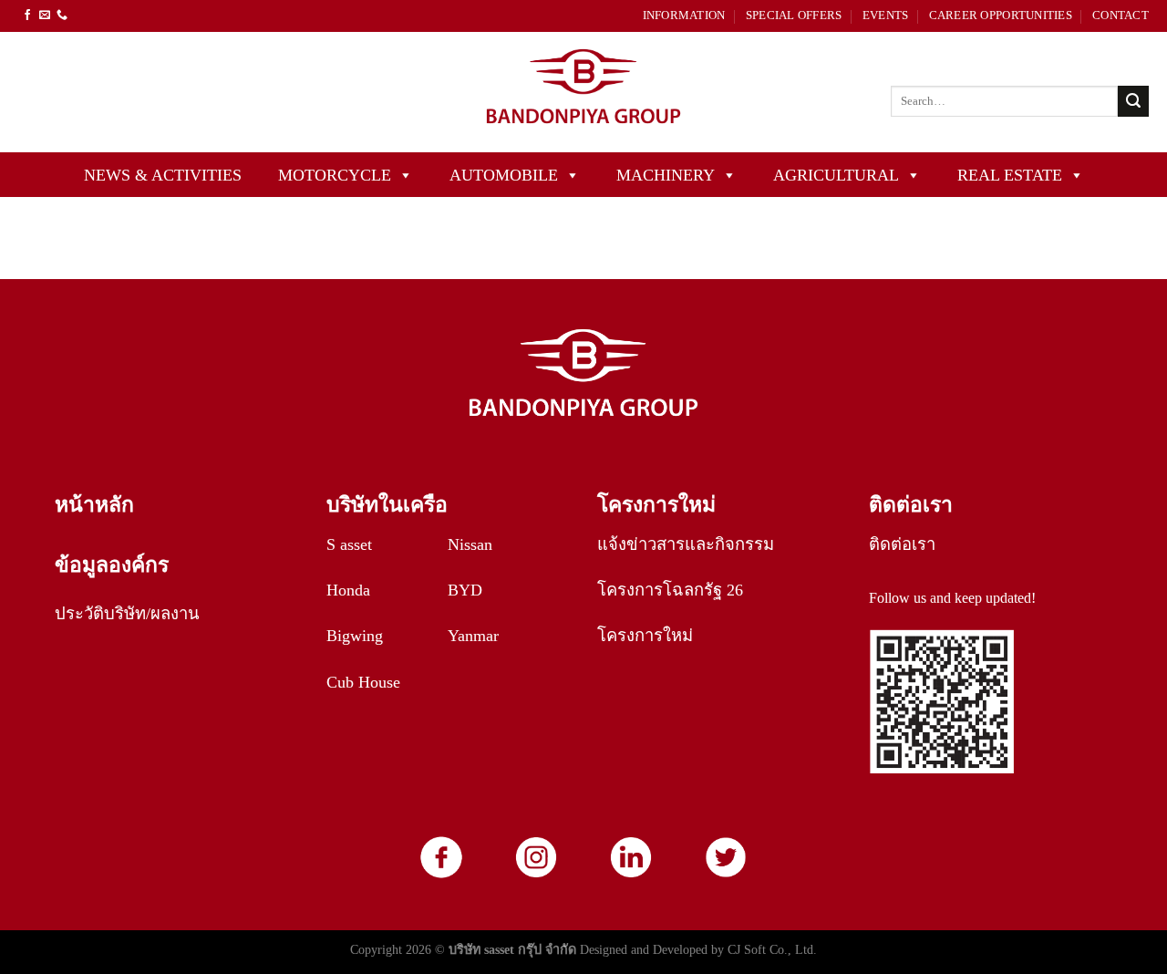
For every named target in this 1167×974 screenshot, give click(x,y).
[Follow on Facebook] (27, 15)
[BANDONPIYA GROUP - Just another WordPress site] (583, 92)
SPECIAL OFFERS (794, 15)
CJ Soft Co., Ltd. (772, 949)
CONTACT (1120, 15)
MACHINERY (665, 175)
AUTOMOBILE (503, 175)
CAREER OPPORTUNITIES (1000, 15)
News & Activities (163, 175)
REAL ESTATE (1009, 175)
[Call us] (62, 15)
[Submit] (1133, 101)
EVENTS (885, 15)
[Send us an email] (44, 15)
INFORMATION (684, 15)
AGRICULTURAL (836, 175)
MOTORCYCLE (334, 175)
